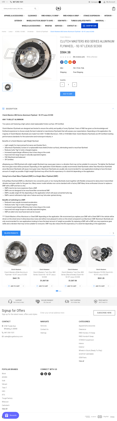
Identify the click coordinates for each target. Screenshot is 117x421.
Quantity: (63, 80)
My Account (110, 2)
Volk (3, 381)
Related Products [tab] (11, 233)
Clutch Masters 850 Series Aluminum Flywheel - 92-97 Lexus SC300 (72, 31)
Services (59, 26)
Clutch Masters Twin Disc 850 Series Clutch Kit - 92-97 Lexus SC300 (44, 274)
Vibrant (4, 384)
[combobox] (20, 9)
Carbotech (5, 405)
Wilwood (5, 402)
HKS (3, 391)
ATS (3, 395)
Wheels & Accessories (31, 26)
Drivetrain (30, 31)
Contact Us (72, 26)
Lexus (10, 31)
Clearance (32, 16)
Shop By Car (91, 26)
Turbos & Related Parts (81, 21)
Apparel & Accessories (14, 16)
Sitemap (43, 333)
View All (4, 409)
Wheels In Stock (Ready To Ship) (40, 21)
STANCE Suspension (92, 16)
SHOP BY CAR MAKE (86, 354)
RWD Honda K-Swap (71, 16)
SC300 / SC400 (20, 31)
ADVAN (4, 377)
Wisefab (48, 26)
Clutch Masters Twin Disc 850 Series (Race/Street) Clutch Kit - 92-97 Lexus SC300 (72, 274)
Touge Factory (7, 398)
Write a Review (92, 57)
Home (4, 31)
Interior (108, 16)
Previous (110, 233)
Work (4, 373)
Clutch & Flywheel (42, 31)
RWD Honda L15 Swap (50, 16)
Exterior (18, 21)
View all (81, 361)
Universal (99, 21)
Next (113, 233)
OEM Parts (62, 21)
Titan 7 (4, 388)
